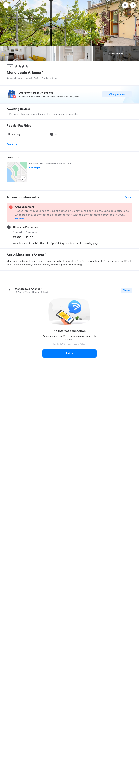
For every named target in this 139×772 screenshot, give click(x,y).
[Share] (133, 5)
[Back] (6, 5)
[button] (17, 172)
